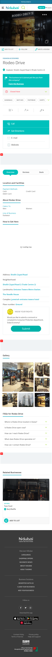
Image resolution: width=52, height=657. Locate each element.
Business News (26, 562)
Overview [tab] (10, 172)
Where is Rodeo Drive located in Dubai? (21, 421)
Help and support (34, 637)
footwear (31, 100)
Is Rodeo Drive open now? (15, 427)
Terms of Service (17, 637)
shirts (42, 100)
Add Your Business (26, 590)
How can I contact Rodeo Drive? (18, 444)
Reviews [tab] (26, 172)
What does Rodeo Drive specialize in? (20, 439)
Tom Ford (8, 506)
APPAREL (7, 503)
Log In (49, 7)
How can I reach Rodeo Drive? (17, 433)
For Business (26, 2)
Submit (26, 328)
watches (20, 100)
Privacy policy (34, 634)
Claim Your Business (26, 586)
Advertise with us (26, 583)
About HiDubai (26, 565)
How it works (26, 569)
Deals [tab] (41, 172)
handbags (8, 100)
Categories (26, 554)
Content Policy (18, 634)
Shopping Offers (26, 558)
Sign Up (41, 7)
